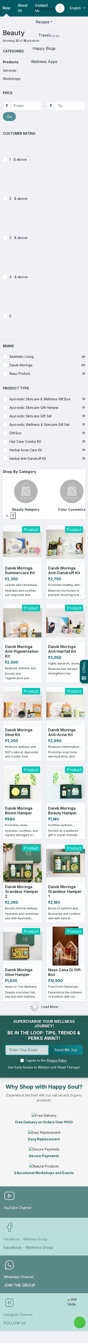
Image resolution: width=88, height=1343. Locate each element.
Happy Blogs (44, 48)
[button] (44, 93)
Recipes (43, 22)
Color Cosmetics (72, 509)
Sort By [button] (55, 36)
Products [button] (11, 62)
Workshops (44, 8)
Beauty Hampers (25, 509)
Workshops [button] (11, 79)
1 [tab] (13, 515)
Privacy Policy (56, 1060)
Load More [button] (49, 1007)
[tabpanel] (26, 496)
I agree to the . (47, 1060)
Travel (44, 35)
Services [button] (9, 70)
